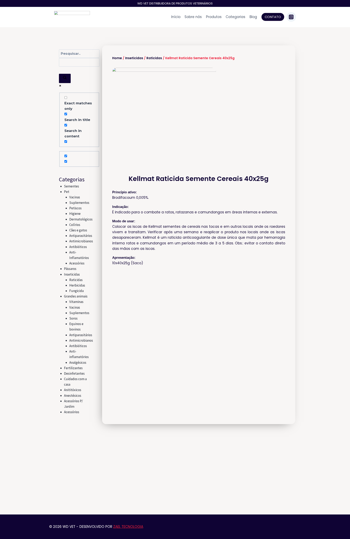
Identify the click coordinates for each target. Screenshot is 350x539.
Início (175, 16)
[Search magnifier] (65, 78)
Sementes (71, 186)
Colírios (74, 224)
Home (117, 58)
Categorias (235, 16)
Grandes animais (76, 296)
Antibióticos (78, 247)
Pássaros (70, 268)
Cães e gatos (78, 230)
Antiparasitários (80, 235)
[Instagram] (291, 16)
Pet (66, 191)
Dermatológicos (81, 219)
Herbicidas (77, 285)
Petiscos (75, 208)
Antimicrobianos (81, 241)
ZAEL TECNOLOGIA (128, 526)
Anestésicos (72, 395)
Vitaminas (76, 301)
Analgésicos (77, 362)
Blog (253, 16)
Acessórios (76, 263)
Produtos (214, 16)
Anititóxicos (72, 390)
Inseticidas (72, 274)
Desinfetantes (74, 373)
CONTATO (273, 17)
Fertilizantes (73, 368)
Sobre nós (193, 16)
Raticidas (76, 280)
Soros (73, 318)
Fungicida (76, 291)
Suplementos (79, 202)
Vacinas (74, 197)
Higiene (75, 213)
